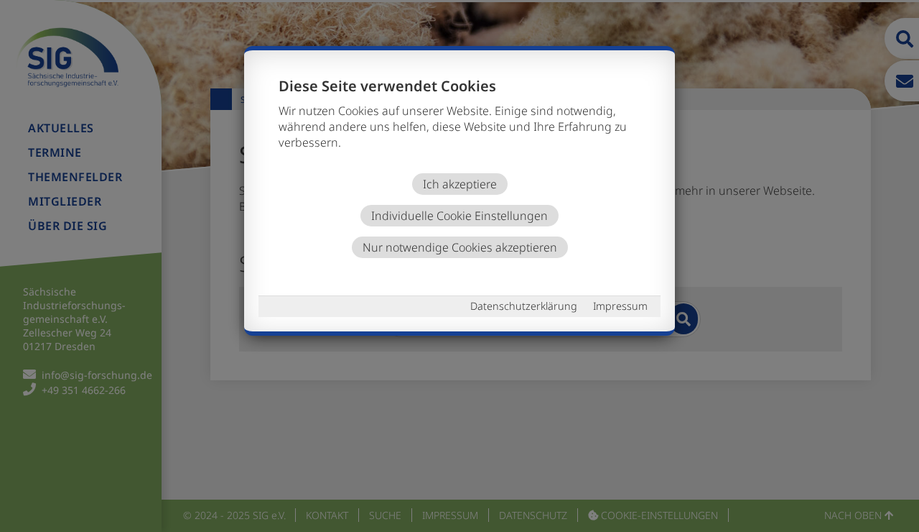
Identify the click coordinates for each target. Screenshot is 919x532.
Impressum (620, 306)
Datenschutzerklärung (523, 306)
